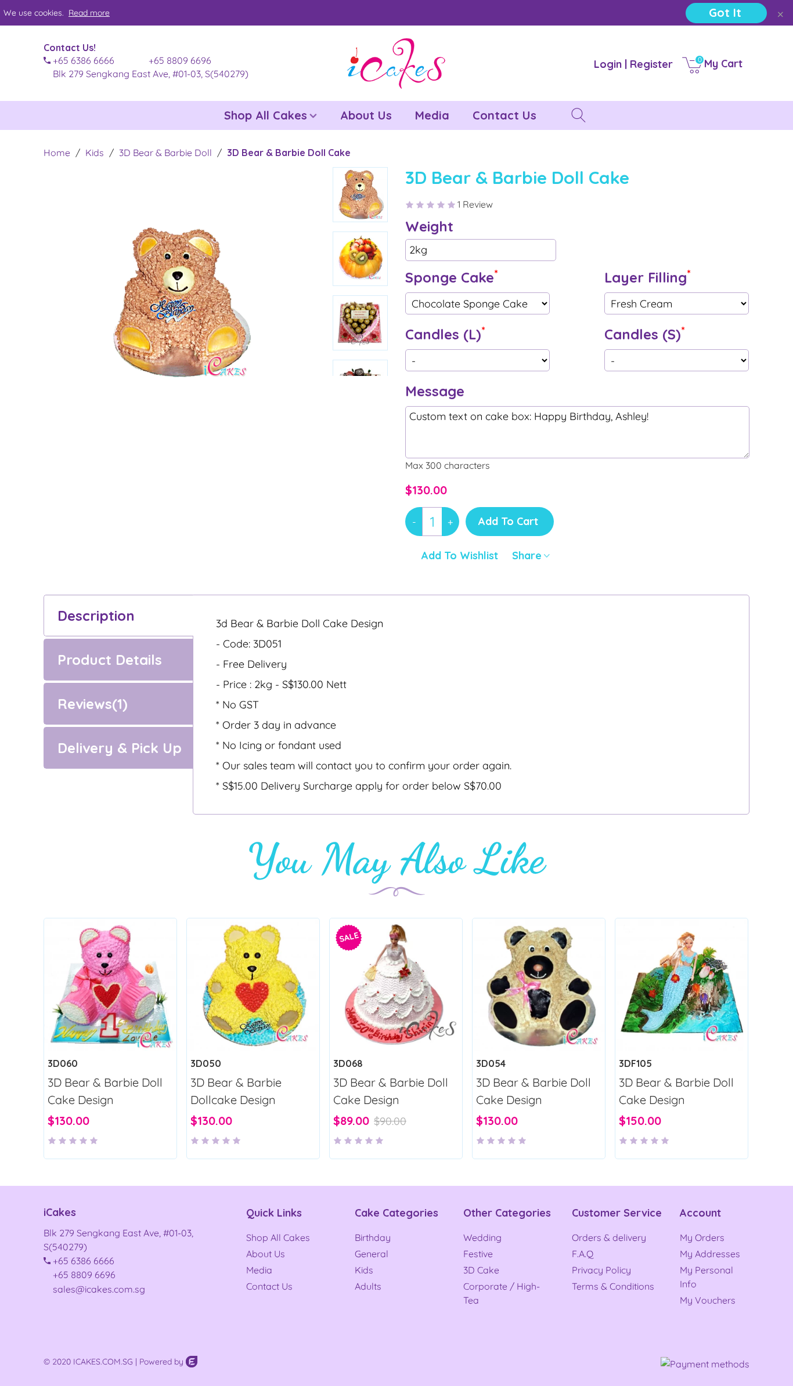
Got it (725, 12)
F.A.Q (582, 1254)
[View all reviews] (110, 1135)
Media (432, 115)
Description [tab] (96, 615)
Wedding (482, 1237)
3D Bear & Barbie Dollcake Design (236, 1091)
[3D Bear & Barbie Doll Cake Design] (110, 984)
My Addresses (710, 1254)
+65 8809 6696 (84, 1274)
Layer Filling (647, 276)
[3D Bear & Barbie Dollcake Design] (253, 984)
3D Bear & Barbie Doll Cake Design (105, 1091)
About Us (366, 115)
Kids (364, 1270)
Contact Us (504, 115)
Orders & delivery (609, 1237)
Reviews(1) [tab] (92, 703)
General (371, 1254)
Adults (368, 1286)
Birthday (373, 1237)
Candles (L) (445, 333)
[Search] (564, 114)
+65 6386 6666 (83, 1260)
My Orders (702, 1237)
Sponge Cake (451, 276)
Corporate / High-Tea (501, 1293)
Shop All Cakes (265, 115)
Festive (478, 1254)
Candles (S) (644, 333)
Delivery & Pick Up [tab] (119, 748)
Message (434, 391)
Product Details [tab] (109, 659)
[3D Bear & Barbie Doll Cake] (300, 424)
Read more (89, 13)
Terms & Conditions (613, 1286)
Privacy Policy (601, 1270)
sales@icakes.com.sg (99, 1289)
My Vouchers (708, 1300)
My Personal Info (706, 1277)
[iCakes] (396, 63)
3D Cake (481, 1270)
